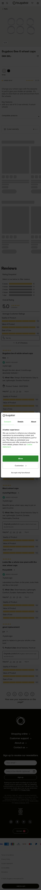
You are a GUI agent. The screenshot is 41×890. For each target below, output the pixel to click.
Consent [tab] (7, 422)
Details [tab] (20, 422)
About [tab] (33, 422)
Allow (20, 459)
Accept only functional (20, 472)
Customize (19, 465)
